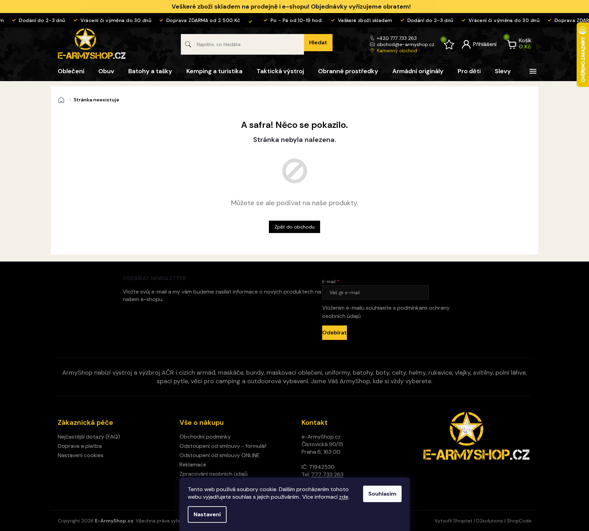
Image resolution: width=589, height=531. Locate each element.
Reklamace (192, 464)
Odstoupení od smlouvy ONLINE (219, 455)
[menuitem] (71, 71)
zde (343, 496)
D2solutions (489, 521)
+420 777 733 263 (397, 38)
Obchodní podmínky (205, 436)
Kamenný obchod (397, 50)
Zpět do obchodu (294, 227)
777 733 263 (327, 474)
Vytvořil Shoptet (453, 521)
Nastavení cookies (80, 455)
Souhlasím (382, 493)
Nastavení (207, 514)
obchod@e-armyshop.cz (405, 44)
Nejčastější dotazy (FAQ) (89, 436)
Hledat (318, 42)
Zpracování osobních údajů (213, 473)
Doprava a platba (80, 446)
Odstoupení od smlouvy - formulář (222, 446)
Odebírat (334, 332)
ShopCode (519, 521)
